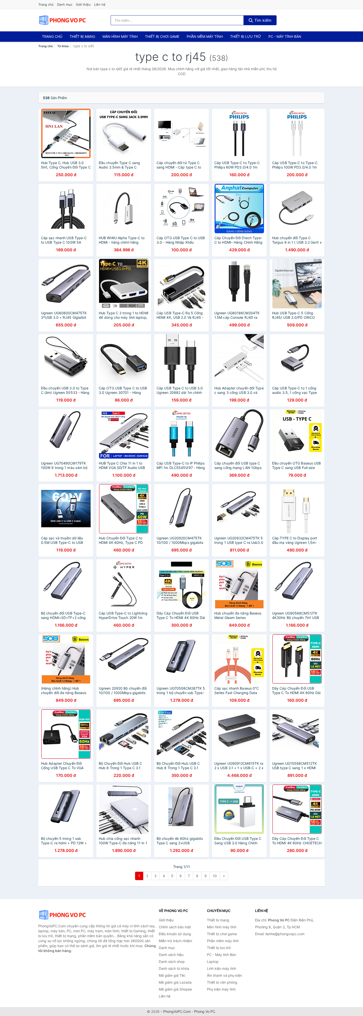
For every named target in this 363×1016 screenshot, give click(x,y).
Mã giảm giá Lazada (175, 982)
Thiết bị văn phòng (222, 982)
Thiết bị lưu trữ (245, 36)
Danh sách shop (172, 961)
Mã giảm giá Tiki (172, 975)
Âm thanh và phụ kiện (224, 975)
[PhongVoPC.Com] (62, 20)
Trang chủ (46, 4)
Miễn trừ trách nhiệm (175, 941)
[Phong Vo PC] (63, 915)
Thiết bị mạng (82, 36)
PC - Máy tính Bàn (284, 36)
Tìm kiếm (262, 20)
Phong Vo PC (204, 1011)
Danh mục (64, 4)
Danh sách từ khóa (174, 968)
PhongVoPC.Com (177, 1011)
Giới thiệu (83, 4)
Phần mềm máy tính (205, 36)
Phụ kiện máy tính (221, 989)
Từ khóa (63, 46)
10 (215, 876)
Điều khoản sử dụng (175, 934)
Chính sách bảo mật (175, 927)
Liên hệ (99, 4)
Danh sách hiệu (171, 954)
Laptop (213, 961)
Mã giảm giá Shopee (175, 989)
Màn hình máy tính (120, 36)
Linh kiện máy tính (221, 968)
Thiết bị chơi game (162, 36)
